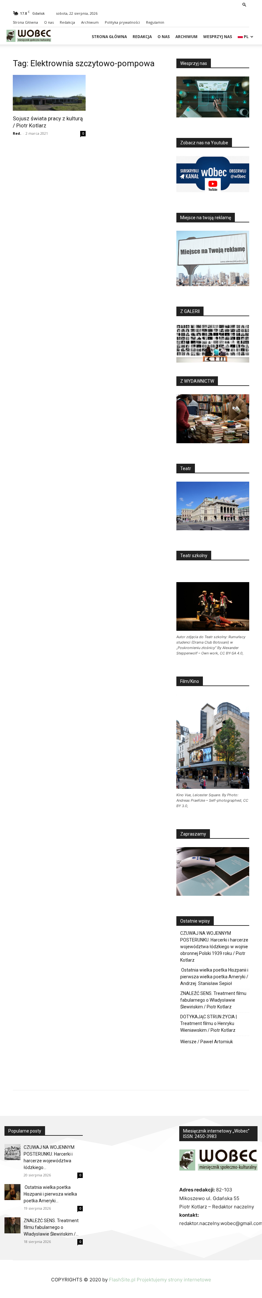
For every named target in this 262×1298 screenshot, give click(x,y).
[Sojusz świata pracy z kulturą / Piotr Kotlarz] (49, 93)
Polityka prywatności (122, 22)
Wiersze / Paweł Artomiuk (206, 1041)
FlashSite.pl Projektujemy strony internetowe (160, 1280)
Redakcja (67, 22)
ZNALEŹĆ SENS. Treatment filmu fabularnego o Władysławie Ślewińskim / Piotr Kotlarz (213, 1000)
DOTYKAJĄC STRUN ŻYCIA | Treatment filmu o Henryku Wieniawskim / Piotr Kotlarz (208, 1023)
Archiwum (90, 22)
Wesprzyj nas (217, 36)
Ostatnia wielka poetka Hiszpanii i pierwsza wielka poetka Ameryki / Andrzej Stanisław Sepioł (214, 976)
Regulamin (155, 22)
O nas (49, 22)
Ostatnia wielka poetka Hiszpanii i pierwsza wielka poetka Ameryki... (50, 1194)
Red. (17, 133)
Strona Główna (25, 22)
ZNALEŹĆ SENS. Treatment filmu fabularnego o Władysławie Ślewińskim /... (51, 1227)
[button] (244, 4)
